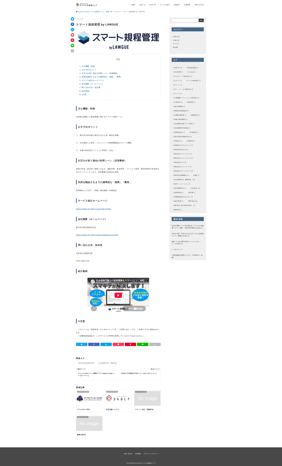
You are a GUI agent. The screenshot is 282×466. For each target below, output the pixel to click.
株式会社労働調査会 (181, 175)
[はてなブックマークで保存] (72, 29)
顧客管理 (178, 210)
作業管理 (191, 102)
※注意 (84, 94)
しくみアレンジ (177, 249)
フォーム (178, 93)
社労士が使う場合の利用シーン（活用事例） (100, 73)
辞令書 (192, 192)
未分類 (175, 47)
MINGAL (178, 67)
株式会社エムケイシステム (183, 158)
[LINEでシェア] (72, 45)
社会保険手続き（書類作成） (109, 363)
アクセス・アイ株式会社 (183, 76)
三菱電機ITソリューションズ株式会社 (186, 98)
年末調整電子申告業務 (182, 128)
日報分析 (178, 141)
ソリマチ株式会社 (194, 80)
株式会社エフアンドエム (183, 154)
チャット (178, 85)
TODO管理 (178, 72)
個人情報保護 (179, 106)
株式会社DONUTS (181, 149)
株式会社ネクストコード (182, 166)
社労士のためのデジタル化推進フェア (144, 463)
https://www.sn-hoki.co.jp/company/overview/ (97, 235)
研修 (196, 175)
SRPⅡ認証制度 (192, 67)
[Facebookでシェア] (72, 24)
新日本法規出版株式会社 (86, 363)
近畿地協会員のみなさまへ (183, 197)
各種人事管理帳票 (180, 119)
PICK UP (176, 37)
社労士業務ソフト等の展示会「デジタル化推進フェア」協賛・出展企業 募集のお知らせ (188, 227)
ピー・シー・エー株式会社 (183, 89)
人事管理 (178, 102)
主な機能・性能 (88, 66)
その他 (192, 72)
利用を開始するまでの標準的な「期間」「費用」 (102, 77)
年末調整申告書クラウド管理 (184, 123)
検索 (201, 20)
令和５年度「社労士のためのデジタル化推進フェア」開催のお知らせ (188, 235)
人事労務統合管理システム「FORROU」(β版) (187, 256)
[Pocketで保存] (72, 35)
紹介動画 (85, 91)
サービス (80, 19)
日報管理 (191, 141)
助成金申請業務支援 (181, 111)
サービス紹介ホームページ (93, 80)
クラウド (178, 80)
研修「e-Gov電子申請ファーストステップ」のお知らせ (186, 243)
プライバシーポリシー (150, 454)
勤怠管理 (195, 115)
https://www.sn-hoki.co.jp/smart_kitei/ (93, 209)
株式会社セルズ (180, 162)
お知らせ (176, 40)
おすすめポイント (89, 70)
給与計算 (196, 188)
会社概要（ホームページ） (93, 84)
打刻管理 (194, 132)
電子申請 (193, 201)
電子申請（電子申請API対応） (184, 205)
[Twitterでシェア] (72, 19)
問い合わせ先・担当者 (91, 87)
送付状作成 (178, 201)
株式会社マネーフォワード (183, 171)
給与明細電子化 (180, 188)
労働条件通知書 (180, 115)
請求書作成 (178, 192)
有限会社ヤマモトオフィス (183, 145)
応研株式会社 (179, 132)
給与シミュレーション (182, 184)
